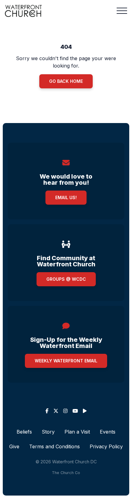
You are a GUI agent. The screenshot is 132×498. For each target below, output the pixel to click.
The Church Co (66, 472)
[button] (122, 11)
